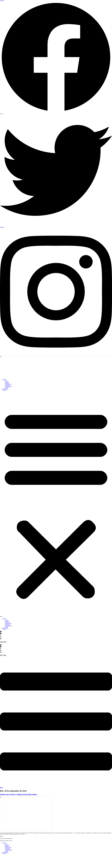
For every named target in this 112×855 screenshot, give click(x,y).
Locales (6, 387)
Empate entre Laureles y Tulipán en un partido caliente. (18, 794)
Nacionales (7, 385)
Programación (5, 388)
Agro (6, 380)
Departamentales (8, 386)
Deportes (7, 381)
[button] (56, 504)
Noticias (4, 379)
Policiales (7, 383)
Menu (1, 787)
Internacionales (8, 384)
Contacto (4, 390)
